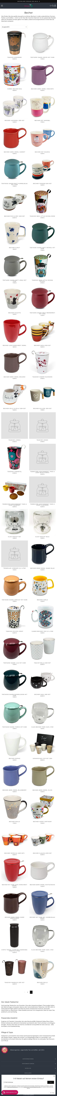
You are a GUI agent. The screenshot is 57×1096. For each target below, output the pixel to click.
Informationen (28, 1063)
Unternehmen (28, 1058)
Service (28, 1068)
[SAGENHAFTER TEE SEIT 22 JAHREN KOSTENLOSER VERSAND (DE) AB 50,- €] (28, 1)
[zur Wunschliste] (50, 5)
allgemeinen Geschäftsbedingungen (32, 1087)
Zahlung (28, 1073)
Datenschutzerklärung (12, 1087)
